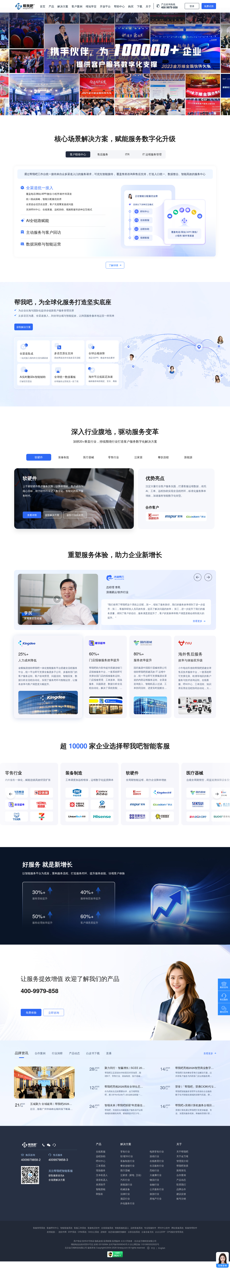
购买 (131, 6)
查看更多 (197, 621)
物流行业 (154, 1179)
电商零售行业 (157, 1151)
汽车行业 (125, 1179)
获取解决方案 (24, 327)
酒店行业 (125, 1198)
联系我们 (181, 1184)
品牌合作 (181, 1189)
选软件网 (62, 1231)
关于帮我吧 (182, 1151)
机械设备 (125, 1189)
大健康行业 (155, 1175)
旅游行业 (154, 1194)
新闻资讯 (181, 1170)
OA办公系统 (93, 1231)
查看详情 (32, 515)
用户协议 (78, 1240)
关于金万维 (182, 1156)
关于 (148, 6)
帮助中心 (119, 6)
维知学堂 (91, 6)
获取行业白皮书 (75, 515)
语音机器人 (102, 1179)
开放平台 (105, 6)
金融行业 (154, 1184)
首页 (42, 6)
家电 (132, 1175)
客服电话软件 (94, 1227)
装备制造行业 (127, 1161)
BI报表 (99, 1194)
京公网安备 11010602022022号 (144, 1244)
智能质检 (100, 1189)
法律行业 (125, 1194)
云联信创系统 (134, 1231)
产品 (51, 6)
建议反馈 (181, 1194)
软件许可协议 (88, 1240)
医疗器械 (125, 1170)
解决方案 (62, 6)
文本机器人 (102, 1175)
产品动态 (181, 1179)
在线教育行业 (157, 1161)
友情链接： (52, 1231)
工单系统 (100, 1165)
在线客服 (100, 1151)
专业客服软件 (150, 1227)
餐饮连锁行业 (127, 1165)
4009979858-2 (31, 1159)
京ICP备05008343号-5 (119, 1244)
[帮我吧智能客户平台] (25, 6)
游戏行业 (154, 1156)
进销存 (104, 1231)
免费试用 (208, 6)
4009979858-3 (58, 1159)
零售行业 (125, 1151)
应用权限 (107, 1240)
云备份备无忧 (147, 1231)
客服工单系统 (80, 1227)
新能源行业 (126, 1184)
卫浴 (138, 1175)
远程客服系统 (136, 1227)
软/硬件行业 (126, 1156)
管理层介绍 (182, 1161)
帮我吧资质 (182, 1165)
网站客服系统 (177, 1227)
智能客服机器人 (122, 1227)
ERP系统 (72, 1231)
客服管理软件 (191, 1227)
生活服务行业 (157, 1165)
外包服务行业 (127, 1203)
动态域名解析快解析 (117, 1231)
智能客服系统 (66, 1227)
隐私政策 (99, 1240)
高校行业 (154, 1170)
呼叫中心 (100, 1161)
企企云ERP (160, 1231)
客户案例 (77, 6)
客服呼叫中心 (53, 1227)
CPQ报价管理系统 (175, 1231)
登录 (192, 6)
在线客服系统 (107, 1227)
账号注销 (181, 1198)
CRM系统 (82, 1231)
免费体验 (31, 1012)
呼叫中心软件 (164, 1227)
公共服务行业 (157, 1189)
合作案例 (181, 1175)
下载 (139, 6)
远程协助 (100, 1156)
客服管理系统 (39, 1227)
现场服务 (100, 1170)
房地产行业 (155, 1198)
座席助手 (100, 1184)
